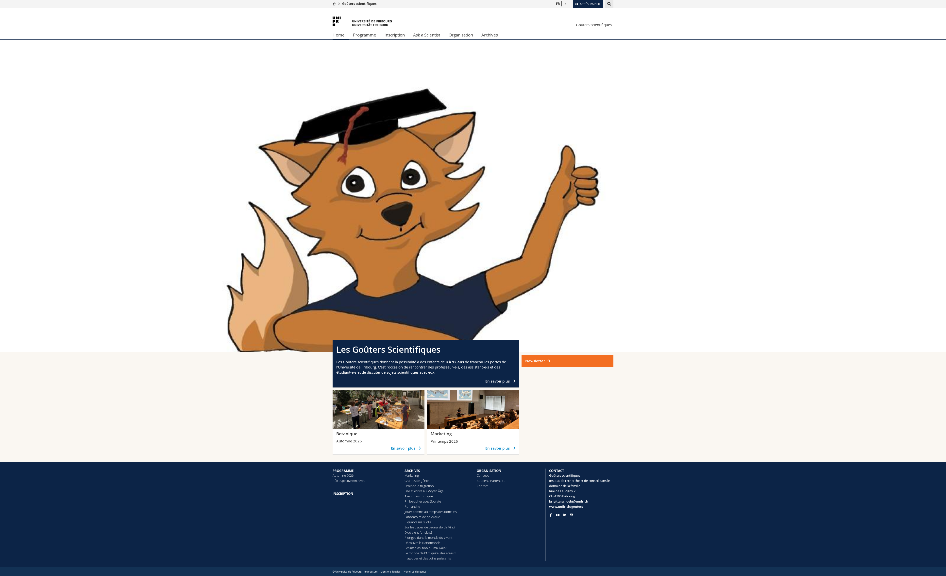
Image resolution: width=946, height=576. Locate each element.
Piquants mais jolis (418, 522)
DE (565, 3)
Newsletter (535, 361)
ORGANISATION (489, 471)
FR (558, 3)
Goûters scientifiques (359, 3)
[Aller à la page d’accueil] (334, 3)
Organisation (461, 35)
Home (339, 35)
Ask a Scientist (426, 35)
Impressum (370, 571)
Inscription (395, 35)
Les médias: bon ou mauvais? (425, 548)
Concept (483, 475)
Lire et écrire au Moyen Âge (424, 491)
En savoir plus (497, 381)
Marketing (412, 475)
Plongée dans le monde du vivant (428, 537)
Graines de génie (417, 480)
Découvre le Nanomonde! (423, 543)
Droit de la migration (419, 486)
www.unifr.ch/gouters (566, 506)
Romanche (412, 506)
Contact (482, 486)
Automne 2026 (343, 475)
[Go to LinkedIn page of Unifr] (564, 515)
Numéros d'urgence (415, 571)
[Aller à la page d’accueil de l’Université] (362, 21)
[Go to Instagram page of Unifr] (571, 515)
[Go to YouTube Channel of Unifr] (557, 515)
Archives (489, 35)
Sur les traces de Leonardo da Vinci (430, 527)
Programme (364, 35)
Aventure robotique (419, 496)
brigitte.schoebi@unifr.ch (568, 501)
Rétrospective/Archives (349, 480)
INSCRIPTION (343, 493)
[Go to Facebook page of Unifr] (550, 515)
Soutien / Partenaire (491, 480)
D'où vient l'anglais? (418, 532)
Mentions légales (390, 571)
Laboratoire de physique (422, 517)
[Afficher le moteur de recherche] (609, 4)
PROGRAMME (343, 471)
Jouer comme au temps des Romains (431, 511)
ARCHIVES (412, 471)
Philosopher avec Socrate (423, 501)
